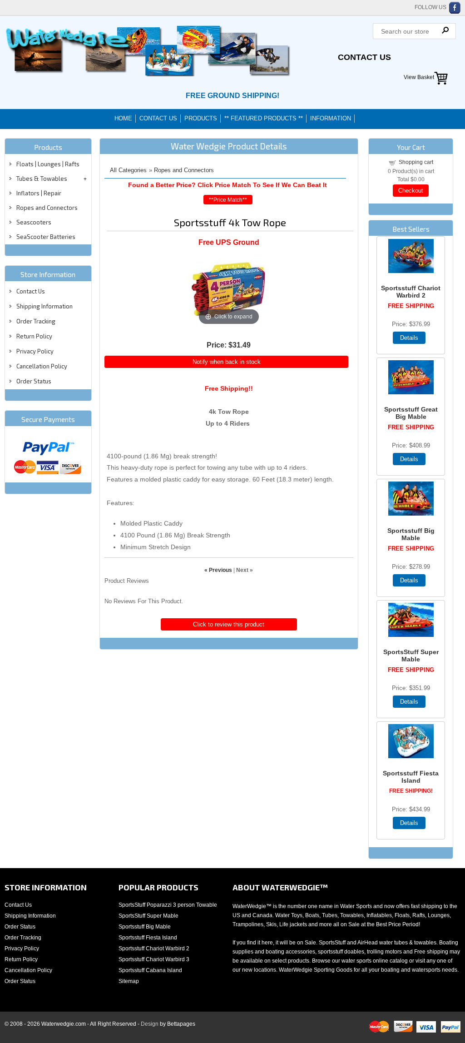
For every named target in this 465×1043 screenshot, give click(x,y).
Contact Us (364, 57)
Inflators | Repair (38, 193)
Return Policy (34, 336)
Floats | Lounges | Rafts (47, 164)
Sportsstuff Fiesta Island (411, 777)
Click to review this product (228, 624)
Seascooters (33, 222)
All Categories (128, 170)
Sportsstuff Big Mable (411, 534)
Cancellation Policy (41, 366)
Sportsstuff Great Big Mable (411, 413)
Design (149, 1024)
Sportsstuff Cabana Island (150, 970)
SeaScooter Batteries (45, 236)
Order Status (33, 381)
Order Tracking (35, 321)
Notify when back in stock (227, 361)
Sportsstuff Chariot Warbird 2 (410, 291)
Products (200, 118)
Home (123, 118)
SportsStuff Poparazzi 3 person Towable (168, 905)
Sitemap (129, 981)
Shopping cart (416, 162)
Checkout (410, 190)
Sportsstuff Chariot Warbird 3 (154, 959)
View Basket (419, 77)
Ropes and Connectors (47, 207)
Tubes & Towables (41, 178)
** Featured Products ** (263, 118)
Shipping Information (44, 306)
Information (330, 118)
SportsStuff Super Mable (411, 655)
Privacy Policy (35, 351)
